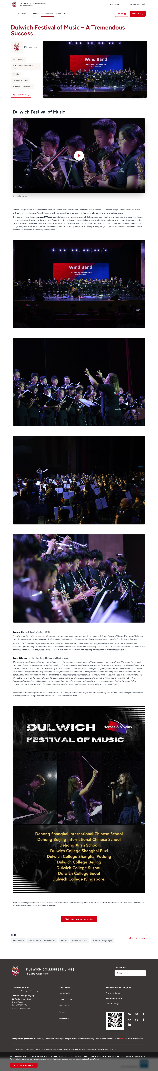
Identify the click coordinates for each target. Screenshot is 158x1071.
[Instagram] (136, 1019)
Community (47, 13)
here (122, 1038)
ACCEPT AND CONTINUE (24, 1065)
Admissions (61, 13)
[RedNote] (136, 1014)
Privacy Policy (64, 1006)
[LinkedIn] (129, 1024)
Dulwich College (112, 1004)
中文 (144, 4)
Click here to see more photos (79, 919)
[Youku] (143, 1014)
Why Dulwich (22, 13)
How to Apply (64, 993)
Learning (35, 13)
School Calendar (132, 4)
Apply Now (136, 14)
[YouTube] (129, 1019)
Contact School (65, 999)
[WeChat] (129, 1014)
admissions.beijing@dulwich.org (25, 991)
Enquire (120, 14)
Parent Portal (114, 4)
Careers (62, 1012)
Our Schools (121, 967)
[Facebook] (143, 1019)
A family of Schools (113, 993)
